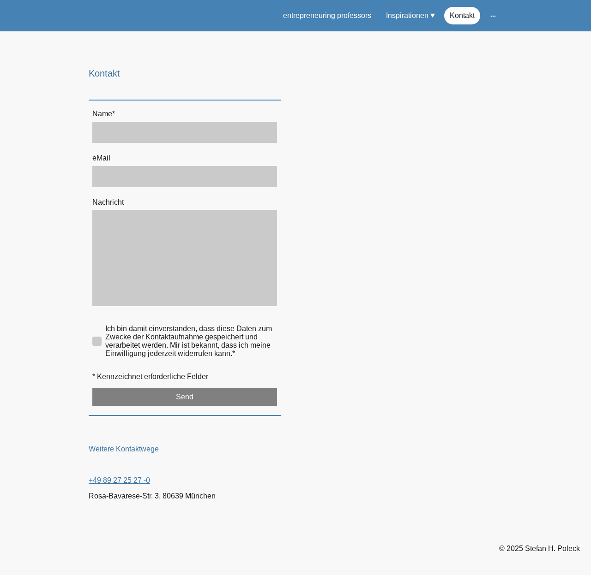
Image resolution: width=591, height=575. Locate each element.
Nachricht (108, 202)
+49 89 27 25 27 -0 (119, 480)
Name (103, 114)
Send (184, 397)
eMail (101, 158)
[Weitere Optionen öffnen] (493, 15)
